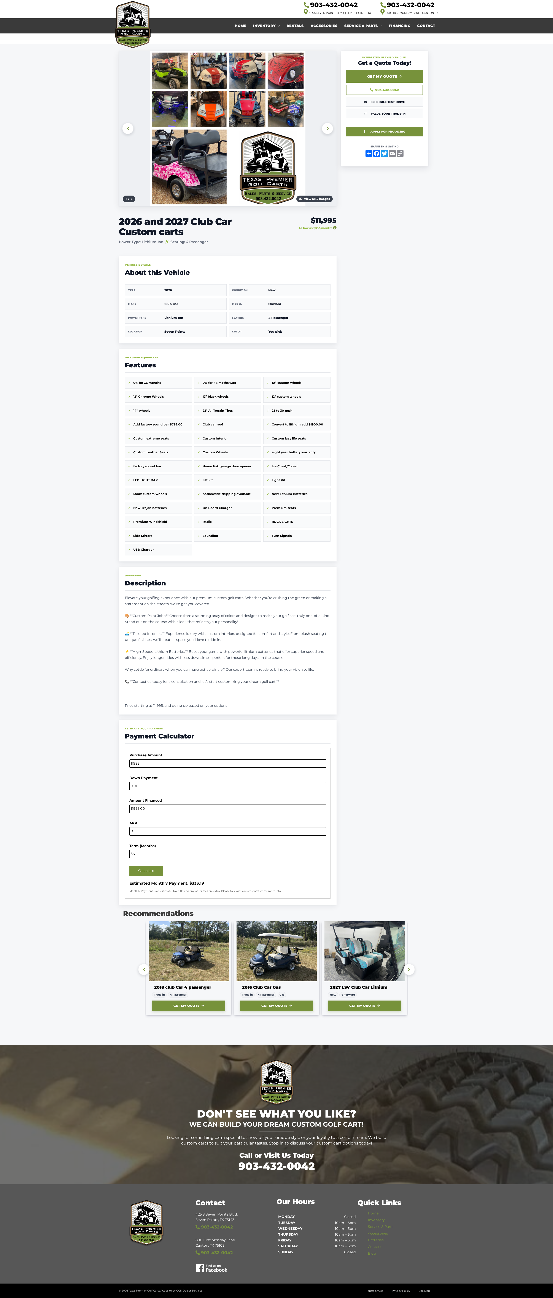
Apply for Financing (387, 131)
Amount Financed (145, 800)
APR (133, 823)
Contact (426, 26)
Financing (399, 26)
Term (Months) (142, 846)
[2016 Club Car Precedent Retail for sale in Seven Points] (189, 951)
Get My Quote (382, 76)
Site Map (424, 1290)
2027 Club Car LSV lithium (358, 987)
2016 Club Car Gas (173, 987)
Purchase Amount (145, 755)
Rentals (295, 26)
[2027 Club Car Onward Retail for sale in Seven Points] (277, 951)
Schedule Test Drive (388, 102)
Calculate (146, 871)
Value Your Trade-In (388, 113)
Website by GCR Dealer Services (181, 1290)
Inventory (264, 26)
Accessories (324, 26)
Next (327, 128)
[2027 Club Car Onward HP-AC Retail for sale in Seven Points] (364, 951)
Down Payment (143, 778)
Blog (372, 1253)
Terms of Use (374, 1290)
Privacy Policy (401, 1290)
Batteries (376, 1240)
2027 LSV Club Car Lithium (270, 987)
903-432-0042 (387, 90)
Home (240, 26)
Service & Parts (361, 26)
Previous (127, 128)
